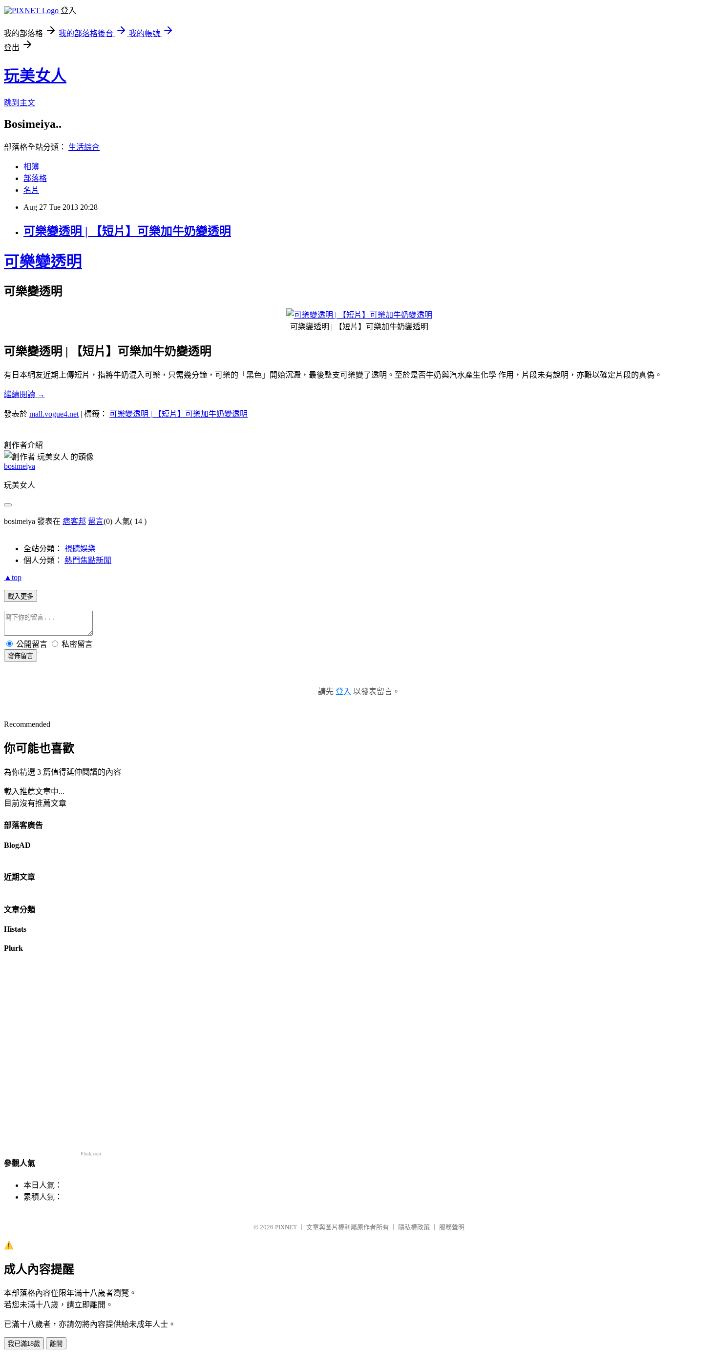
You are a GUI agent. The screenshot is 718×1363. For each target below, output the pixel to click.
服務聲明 (452, 1227)
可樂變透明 (43, 261)
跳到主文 (19, 103)
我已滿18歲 (24, 1343)
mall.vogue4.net (54, 414)
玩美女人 (35, 75)
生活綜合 (84, 147)
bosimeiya (19, 466)
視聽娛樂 (80, 548)
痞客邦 (74, 521)
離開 (56, 1343)
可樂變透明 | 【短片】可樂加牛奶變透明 (127, 231)
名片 (31, 190)
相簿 (31, 166)
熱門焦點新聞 (87, 560)
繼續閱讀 (24, 394)
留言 (96, 521)
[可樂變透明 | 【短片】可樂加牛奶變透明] (359, 315)
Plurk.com (91, 1153)
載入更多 (20, 596)
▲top (12, 577)
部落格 (35, 178)
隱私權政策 (414, 1227)
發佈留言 (20, 656)
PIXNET (286, 1227)
